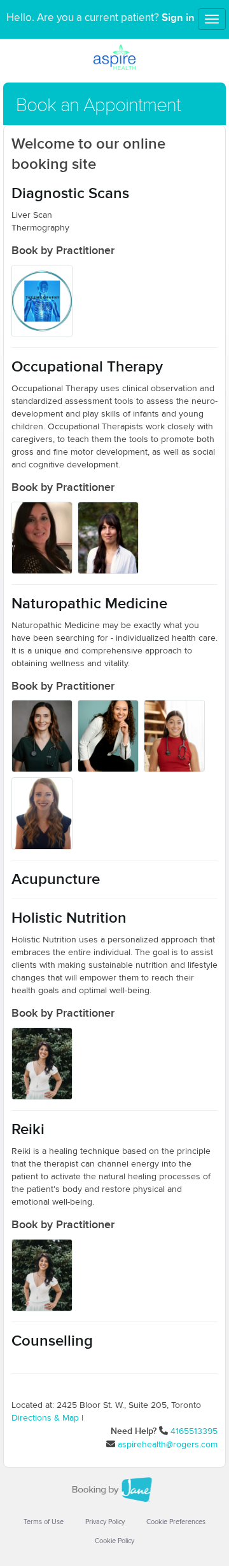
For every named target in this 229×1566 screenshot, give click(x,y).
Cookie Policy (114, 1540)
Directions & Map (45, 1418)
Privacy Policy (105, 1521)
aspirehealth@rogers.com (168, 1444)
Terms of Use (44, 1521)
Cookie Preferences (175, 1521)
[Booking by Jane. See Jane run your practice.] (114, 1489)
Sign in (178, 17)
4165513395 (194, 1431)
